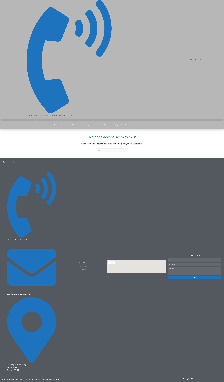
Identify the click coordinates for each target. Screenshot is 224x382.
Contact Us (124, 125)
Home (55, 125)
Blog (116, 125)
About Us (63, 125)
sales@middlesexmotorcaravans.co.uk (59, 115)
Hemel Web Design (54, 379)
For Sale (98, 125)
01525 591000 (41, 115)
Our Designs (86, 125)
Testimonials (108, 125)
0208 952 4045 (31, 115)
